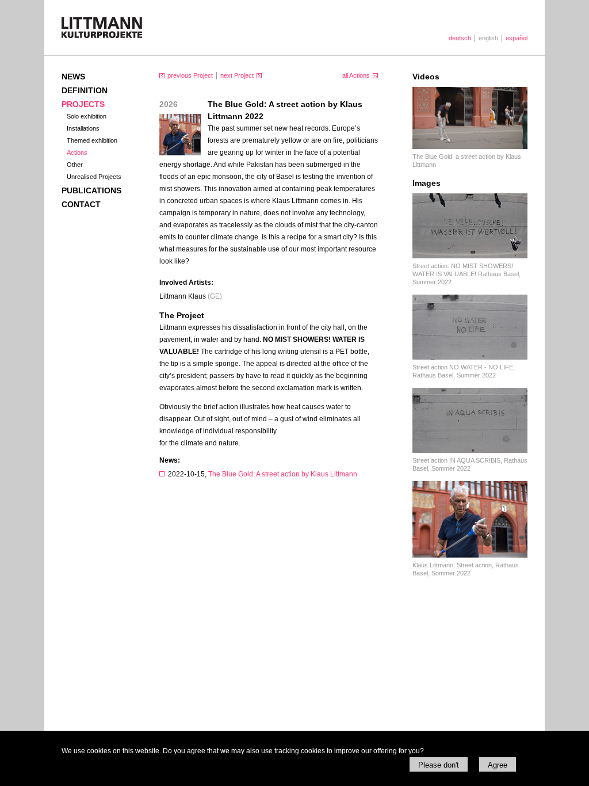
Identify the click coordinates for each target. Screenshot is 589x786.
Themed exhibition (92, 140)
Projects (83, 104)
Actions (77, 152)
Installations (83, 128)
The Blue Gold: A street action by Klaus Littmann (282, 474)
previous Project (190, 75)
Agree (497, 765)
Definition (85, 90)
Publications (91, 190)
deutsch (460, 38)
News (73, 76)
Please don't (438, 765)
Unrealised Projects (94, 176)
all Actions (356, 75)
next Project (237, 75)
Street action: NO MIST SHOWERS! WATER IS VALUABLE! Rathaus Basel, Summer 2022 (466, 273)
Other (75, 164)
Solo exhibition (86, 116)
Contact (81, 204)
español (516, 38)
